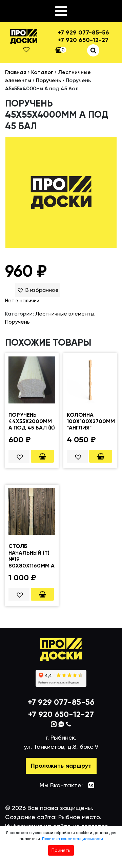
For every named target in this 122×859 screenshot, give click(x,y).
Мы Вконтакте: (61, 785)
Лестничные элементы (64, 313)
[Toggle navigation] (61, 11)
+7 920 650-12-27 (83, 40)
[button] (38, 290)
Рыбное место (79, 816)
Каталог (42, 72)
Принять (61, 850)
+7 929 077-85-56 (83, 32)
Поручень (48, 80)
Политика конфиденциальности (72, 838)
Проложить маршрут (61, 765)
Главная (15, 72)
